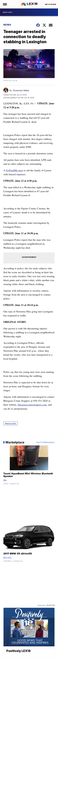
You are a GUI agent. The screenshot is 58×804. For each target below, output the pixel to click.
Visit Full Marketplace (45, 442)
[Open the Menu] (4, 4)
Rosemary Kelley (21, 90)
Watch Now (50, 4)
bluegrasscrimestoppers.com (32, 404)
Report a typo (10, 423)
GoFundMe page (14, 170)
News (7, 24)
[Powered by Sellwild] (50, 605)
